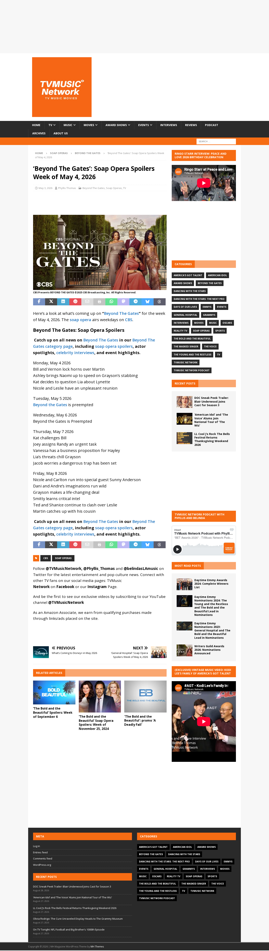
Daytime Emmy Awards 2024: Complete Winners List (211, 583)
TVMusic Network (186, 362)
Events (143, 125)
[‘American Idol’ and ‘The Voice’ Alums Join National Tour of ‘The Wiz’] (184, 419)
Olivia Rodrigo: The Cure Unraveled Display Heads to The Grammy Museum (78, 918)
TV (50, 125)
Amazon (51, 612)
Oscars (227, 322)
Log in (36, 846)
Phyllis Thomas (67, 188)
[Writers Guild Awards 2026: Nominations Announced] (184, 650)
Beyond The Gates (94, 188)
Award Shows (116, 125)
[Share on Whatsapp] (111, 301)
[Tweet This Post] (51, 301)
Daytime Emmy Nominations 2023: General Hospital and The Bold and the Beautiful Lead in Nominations (212, 630)
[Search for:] (216, 141)
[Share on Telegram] (135, 301)
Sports (220, 330)
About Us (61, 133)
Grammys (209, 315)
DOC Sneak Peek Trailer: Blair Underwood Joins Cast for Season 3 (211, 401)
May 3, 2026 (45, 188)
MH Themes (97, 946)
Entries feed (40, 852)
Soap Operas (59, 153)
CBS (128, 319)
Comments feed (42, 858)
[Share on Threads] (160, 301)
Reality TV (180, 330)
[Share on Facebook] (39, 301)
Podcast (211, 125)
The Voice (210, 346)
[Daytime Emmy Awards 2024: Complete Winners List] (184, 584)
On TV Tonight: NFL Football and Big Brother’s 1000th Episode (69, 929)
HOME (36, 125)
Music (68, 125)
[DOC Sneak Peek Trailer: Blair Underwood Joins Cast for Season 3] (184, 402)
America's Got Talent (188, 275)
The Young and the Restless (192, 354)
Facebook (65, 586)
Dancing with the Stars (190, 291)
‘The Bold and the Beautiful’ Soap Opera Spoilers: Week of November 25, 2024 (96, 722)
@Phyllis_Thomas (99, 568)
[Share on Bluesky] (148, 301)
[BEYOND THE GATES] (100, 286)
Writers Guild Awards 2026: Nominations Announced (209, 649)
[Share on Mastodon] (123, 301)
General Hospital (185, 315)
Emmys (207, 307)
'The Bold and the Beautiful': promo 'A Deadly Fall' (140, 720)
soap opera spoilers (114, 346)
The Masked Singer (186, 346)
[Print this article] (99, 301)
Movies (89, 125)
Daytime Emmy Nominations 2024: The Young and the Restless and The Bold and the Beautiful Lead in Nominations (211, 606)
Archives (38, 133)
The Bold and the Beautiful (192, 338)
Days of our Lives (185, 307)
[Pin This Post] (75, 301)
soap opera (80, 319)
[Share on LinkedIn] (63, 301)
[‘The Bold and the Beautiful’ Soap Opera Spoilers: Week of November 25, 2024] (100, 696)
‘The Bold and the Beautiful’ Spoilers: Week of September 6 (52, 712)
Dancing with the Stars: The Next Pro (199, 299)
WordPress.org (42, 865)
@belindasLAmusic (141, 568)
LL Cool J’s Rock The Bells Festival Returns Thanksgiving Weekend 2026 (212, 439)
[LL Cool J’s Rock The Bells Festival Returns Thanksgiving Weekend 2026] (184, 438)
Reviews (191, 125)
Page (102, 586)
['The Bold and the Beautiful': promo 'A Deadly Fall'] (145, 696)
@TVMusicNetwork (63, 568)
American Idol (217, 275)
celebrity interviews (75, 352)
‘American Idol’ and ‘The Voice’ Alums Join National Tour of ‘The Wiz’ (211, 420)
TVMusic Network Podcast (192, 370)
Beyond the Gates (50, 404)
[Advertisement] (204, 230)
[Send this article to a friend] (87, 301)
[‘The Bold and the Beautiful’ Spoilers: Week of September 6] (54, 692)
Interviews (168, 125)
